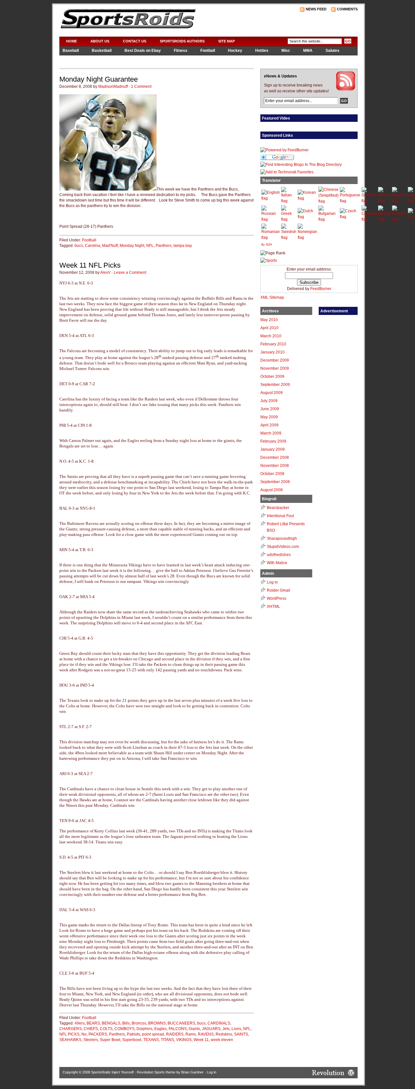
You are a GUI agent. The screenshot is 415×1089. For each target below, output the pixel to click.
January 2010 (272, 352)
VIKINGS (184, 1039)
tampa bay (182, 245)
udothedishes (279, 554)
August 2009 (271, 392)
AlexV (105, 272)
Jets (226, 1028)
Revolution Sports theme (156, 1072)
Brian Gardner (192, 1072)
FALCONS (178, 1028)
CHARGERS (70, 1028)
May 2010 (269, 320)
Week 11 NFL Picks (90, 265)
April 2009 (269, 425)
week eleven (222, 1039)
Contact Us (134, 41)
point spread (153, 1034)
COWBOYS (124, 1028)
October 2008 (272, 473)
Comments (347, 9)
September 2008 (275, 482)
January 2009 (272, 449)
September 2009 (275, 384)
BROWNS (157, 1023)
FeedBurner (320, 288)
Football (207, 50)
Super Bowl (110, 1039)
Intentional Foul (280, 516)
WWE (105, 59)
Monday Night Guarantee (98, 79)
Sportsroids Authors (182, 41)
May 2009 (269, 417)
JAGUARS (211, 1028)
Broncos (139, 1023)
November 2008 (274, 465)
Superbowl (131, 1039)
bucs (79, 245)
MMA (308, 50)
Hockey (235, 50)
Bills (126, 1023)
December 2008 (274, 457)
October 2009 (272, 376)
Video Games (75, 59)
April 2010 (269, 328)
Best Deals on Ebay (142, 50)
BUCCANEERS (181, 1023)
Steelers (90, 1039)
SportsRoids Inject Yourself (112, 1072)
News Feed (316, 9)
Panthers (164, 245)
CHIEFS (91, 1028)
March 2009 (270, 433)
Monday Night (132, 245)
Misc (285, 50)
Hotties (261, 50)
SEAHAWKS (70, 1039)
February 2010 (273, 344)
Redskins (224, 1034)
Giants (194, 1028)
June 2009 (269, 409)
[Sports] (268, 260)
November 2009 (274, 368)
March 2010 (270, 336)
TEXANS (151, 1039)
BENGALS (111, 1023)
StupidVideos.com (283, 546)
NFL (150, 245)
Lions (236, 1028)
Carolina (92, 245)
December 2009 (274, 360)
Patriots (133, 1034)
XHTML (273, 606)
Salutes (332, 50)
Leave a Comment (130, 272)
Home (71, 41)
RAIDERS (175, 1034)
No (84, 1034)
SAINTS (241, 1034)
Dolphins (144, 1028)
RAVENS (206, 1034)
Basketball (102, 50)
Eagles (160, 1028)
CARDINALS (219, 1023)
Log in (272, 582)
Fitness (180, 50)
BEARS (93, 1023)
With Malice (277, 563)
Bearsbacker (278, 507)
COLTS (106, 1028)
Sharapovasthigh (282, 538)
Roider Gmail (278, 590)
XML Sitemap (272, 297)
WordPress (276, 598)
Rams (190, 1034)
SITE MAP (226, 41)
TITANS (167, 1039)
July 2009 (269, 401)
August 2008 (271, 490)
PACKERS (98, 1034)
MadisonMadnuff (113, 86)
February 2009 (273, 441)
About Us (99, 41)
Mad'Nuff (110, 245)
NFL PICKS (69, 1034)
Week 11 (201, 1039)
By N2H (266, 244)
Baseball (71, 50)
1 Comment (141, 86)
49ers (80, 1023)
